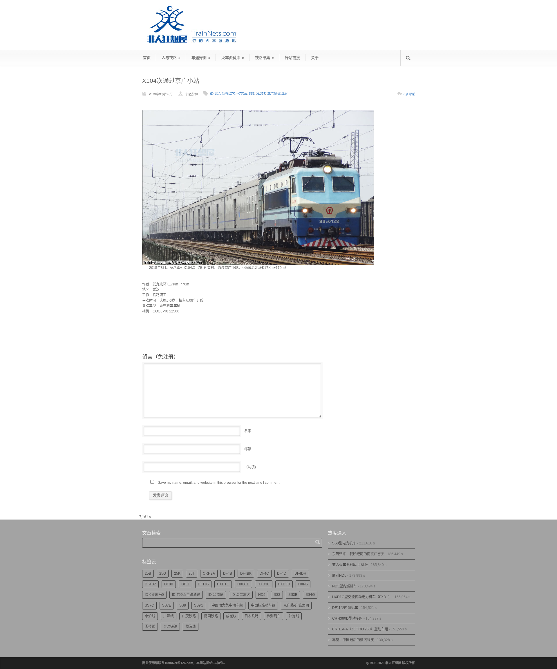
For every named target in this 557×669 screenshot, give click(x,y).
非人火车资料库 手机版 (350, 565)
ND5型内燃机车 (344, 586)
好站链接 (292, 57)
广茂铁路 (189, 616)
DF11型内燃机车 (345, 608)
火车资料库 (232, 57)
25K (177, 573)
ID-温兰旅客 (241, 595)
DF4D (281, 573)
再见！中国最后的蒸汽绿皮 (353, 640)
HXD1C (223, 584)
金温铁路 (170, 627)
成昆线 (231, 616)
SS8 (251, 93)
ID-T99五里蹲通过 (186, 595)
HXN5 (303, 584)
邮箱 (247, 449)
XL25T (260, 93)
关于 (315, 57)
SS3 (277, 595)
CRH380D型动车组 (347, 618)
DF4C (264, 573)
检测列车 (274, 616)
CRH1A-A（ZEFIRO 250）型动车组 (360, 629)
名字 (247, 431)
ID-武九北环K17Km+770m (228, 93)
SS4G (310, 595)
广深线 (168, 616)
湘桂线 (150, 627)
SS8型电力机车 (344, 543)
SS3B (292, 595)
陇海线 (190, 627)
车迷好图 (200, 57)
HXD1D (243, 584)
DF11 (185, 584)
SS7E (166, 605)
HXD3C (264, 584)
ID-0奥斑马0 (154, 595)
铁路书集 (264, 57)
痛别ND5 (339, 575)
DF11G (203, 584)
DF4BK (246, 573)
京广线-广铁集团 (296, 605)
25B (148, 573)
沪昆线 (294, 616)
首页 (147, 57)
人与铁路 (171, 57)
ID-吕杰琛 (215, 595)
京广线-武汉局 (277, 93)
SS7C (149, 605)
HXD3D (284, 584)
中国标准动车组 (263, 605)
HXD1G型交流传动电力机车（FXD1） (362, 597)
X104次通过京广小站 (170, 80)
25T (192, 573)
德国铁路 (211, 616)
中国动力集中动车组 (227, 605)
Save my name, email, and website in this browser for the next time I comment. (219, 483)
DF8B (168, 584)
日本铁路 (251, 616)
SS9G (198, 605)
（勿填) (250, 467)
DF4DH (300, 573)
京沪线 (150, 616)
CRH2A (209, 573)
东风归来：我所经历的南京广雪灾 (358, 554)
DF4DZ (150, 584)
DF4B (227, 573)
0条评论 (409, 94)
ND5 (261, 595)
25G (162, 573)
